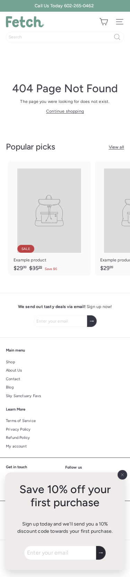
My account (16, 446)
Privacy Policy (18, 429)
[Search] (117, 37)
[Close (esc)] (122, 475)
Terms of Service (21, 421)
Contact (13, 379)
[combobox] (65, 37)
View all (116, 147)
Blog (10, 387)
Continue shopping (65, 111)
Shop (10, 362)
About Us (14, 370)
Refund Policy (18, 437)
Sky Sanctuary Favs (23, 396)
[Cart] (104, 22)
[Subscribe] (101, 553)
